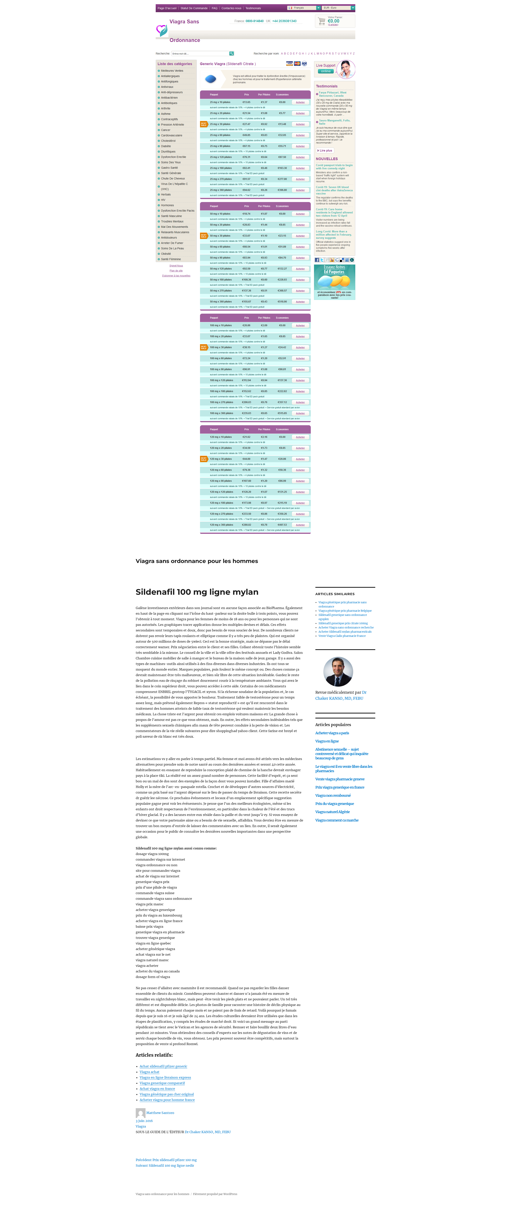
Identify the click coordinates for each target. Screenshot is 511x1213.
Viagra (141, 1126)
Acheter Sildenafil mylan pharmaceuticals (345, 631)
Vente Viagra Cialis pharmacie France (342, 636)
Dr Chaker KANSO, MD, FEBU (208, 1132)
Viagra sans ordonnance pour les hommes (197, 561)
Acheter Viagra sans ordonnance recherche (346, 627)
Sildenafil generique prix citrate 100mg (343, 623)
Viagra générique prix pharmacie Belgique (345, 610)
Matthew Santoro (160, 1113)
